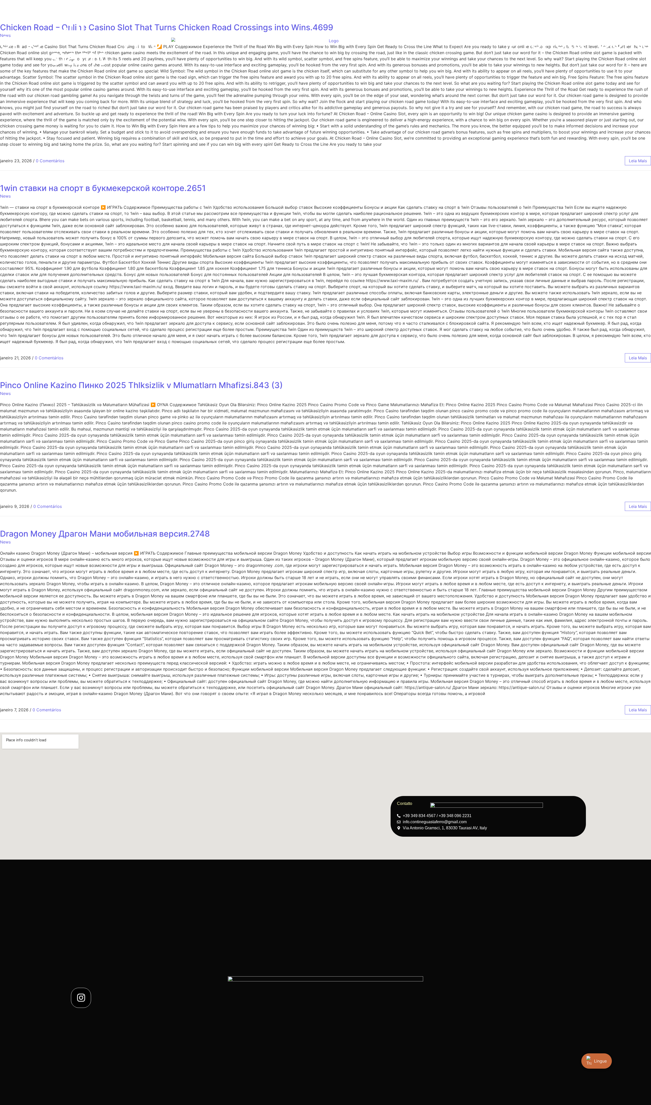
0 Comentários (50, 160)
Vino (140, 40)
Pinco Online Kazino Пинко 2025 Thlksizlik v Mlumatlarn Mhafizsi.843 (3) (141, 385)
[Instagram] (81, 998)
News (5, 196)
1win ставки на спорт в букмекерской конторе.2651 (103, 188)
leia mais (638, 160)
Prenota (546, 40)
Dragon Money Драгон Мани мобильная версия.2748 (105, 534)
